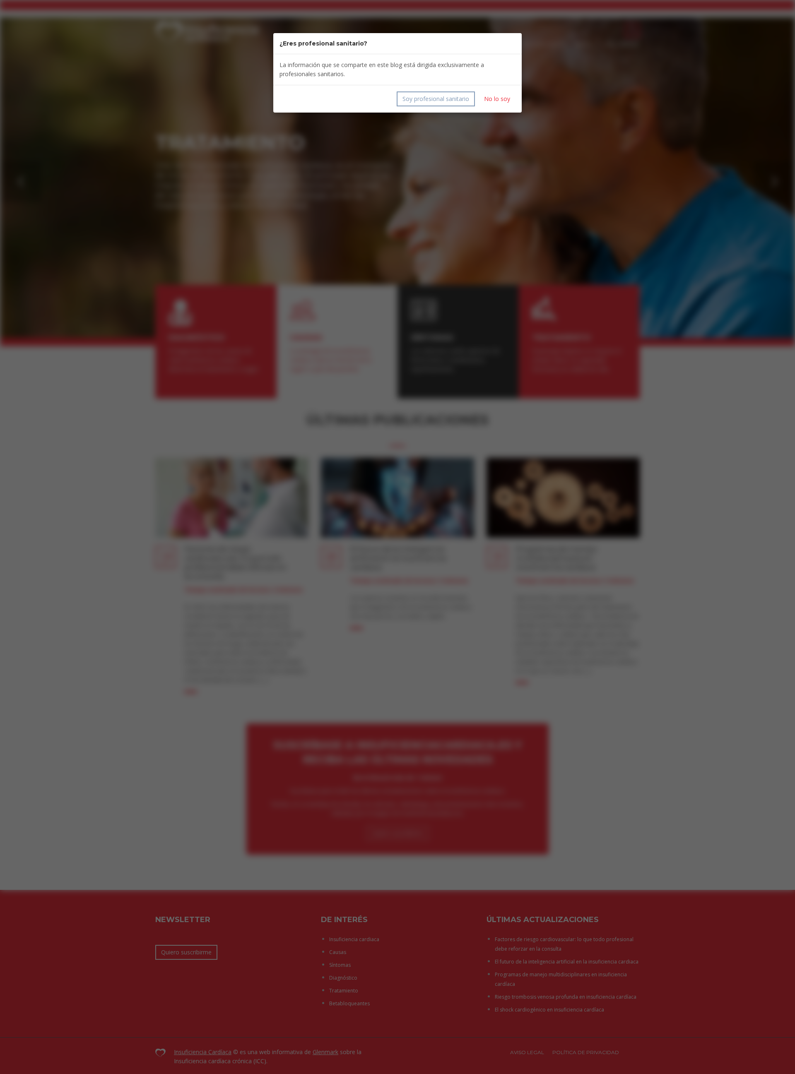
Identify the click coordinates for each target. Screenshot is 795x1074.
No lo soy (497, 99)
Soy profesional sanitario (435, 99)
